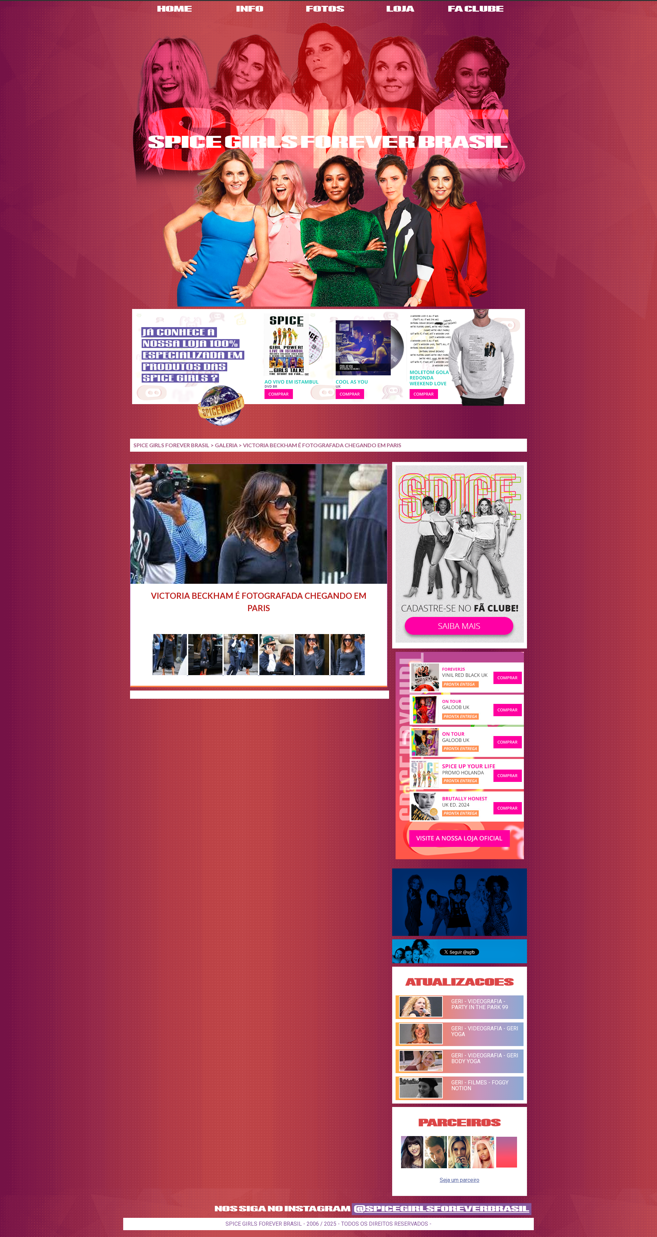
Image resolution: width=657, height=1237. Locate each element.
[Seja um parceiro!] (506, 1166)
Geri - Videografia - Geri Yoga (484, 1031)
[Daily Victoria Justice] (412, 1166)
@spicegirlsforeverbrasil (441, 1209)
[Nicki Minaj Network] (483, 1166)
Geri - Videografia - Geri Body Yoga (484, 1058)
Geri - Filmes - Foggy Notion (479, 1085)
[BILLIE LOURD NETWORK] (459, 1166)
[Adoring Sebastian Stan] (436, 1166)
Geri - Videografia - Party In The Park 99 (479, 1004)
